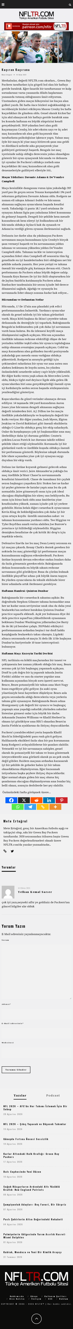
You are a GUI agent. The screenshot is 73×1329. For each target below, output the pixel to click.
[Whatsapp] (18, 807)
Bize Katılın (17, 1299)
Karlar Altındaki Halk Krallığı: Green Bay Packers (31, 1155)
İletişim (36, 1299)
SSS (50, 1299)
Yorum (5, 940)
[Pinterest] (62, 800)
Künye (34, 1296)
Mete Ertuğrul (7, 75)
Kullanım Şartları (55, 1296)
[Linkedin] (49, 800)
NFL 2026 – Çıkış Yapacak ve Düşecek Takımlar (34, 1124)
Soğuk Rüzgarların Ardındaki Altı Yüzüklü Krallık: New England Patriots (31, 1188)
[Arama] (70, 4)
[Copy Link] (43, 807)
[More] (55, 807)
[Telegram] (30, 807)
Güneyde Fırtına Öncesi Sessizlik (25, 1139)
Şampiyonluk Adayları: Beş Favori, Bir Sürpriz (34, 1204)
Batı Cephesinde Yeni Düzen (22, 1171)
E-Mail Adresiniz (13, 1023)
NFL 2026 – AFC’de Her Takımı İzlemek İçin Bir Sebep (35, 1107)
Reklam (63, 1299)
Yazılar (20, 1095)
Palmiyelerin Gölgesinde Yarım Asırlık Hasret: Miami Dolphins (34, 1235)
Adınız (6, 1004)
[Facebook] (11, 800)
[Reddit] (36, 800)
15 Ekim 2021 (24, 888)
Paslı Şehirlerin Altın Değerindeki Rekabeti (33, 1219)
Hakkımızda (17, 1296)
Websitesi (8, 1043)
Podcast (53, 1095)
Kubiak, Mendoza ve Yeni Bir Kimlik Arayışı (32, 1252)
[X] (24, 800)
